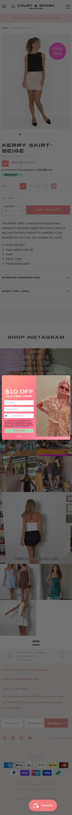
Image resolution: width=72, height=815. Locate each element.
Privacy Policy (18, 426)
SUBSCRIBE (19, 431)
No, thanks (19, 436)
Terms (27, 426)
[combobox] (7, 415)
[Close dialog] (68, 377)
